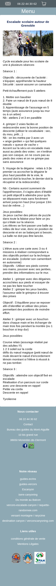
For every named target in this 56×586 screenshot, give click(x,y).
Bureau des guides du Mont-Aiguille (28, 429)
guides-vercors (28, 484)
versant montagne (22, 515)
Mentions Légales (28, 543)
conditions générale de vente (28, 538)
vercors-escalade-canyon (22, 505)
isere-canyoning (28, 494)
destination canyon (13, 520)
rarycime (40, 515)
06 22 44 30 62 (27, 3)
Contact (28, 424)
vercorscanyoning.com (40, 520)
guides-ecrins (28, 478)
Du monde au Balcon (28, 499)
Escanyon (28, 489)
